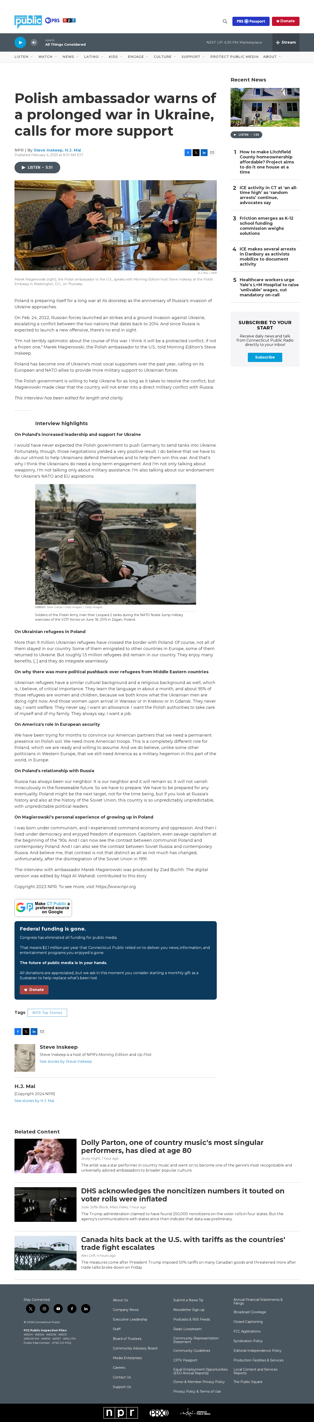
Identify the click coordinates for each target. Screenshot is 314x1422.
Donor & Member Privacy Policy (199, 1382)
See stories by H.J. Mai (34, 1101)
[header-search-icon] (225, 21)
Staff (116, 1329)
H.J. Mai (73, 150)
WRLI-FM (69, 1338)
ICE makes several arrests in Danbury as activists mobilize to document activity (268, 257)
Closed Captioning (248, 1322)
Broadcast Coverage (250, 1312)
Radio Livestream (187, 1329)
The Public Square (248, 1382)
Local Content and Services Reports (255, 1371)
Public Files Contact (37, 1342)
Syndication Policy (248, 1341)
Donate (287, 21)
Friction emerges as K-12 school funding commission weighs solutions (267, 226)
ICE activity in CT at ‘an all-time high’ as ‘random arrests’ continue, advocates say (268, 195)
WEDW (51, 1334)
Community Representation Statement (196, 1340)
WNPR (45, 1338)
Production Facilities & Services (258, 1360)
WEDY (62, 1334)
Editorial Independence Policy (258, 1351)
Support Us (122, 1387)
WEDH (28, 1334)
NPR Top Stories (47, 1013)
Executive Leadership (130, 1319)
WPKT (56, 1338)
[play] (20, 42)
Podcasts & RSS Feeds (191, 1319)
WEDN (39, 1334)
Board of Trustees (127, 1339)
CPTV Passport (185, 1360)
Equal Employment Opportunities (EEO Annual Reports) (200, 1371)
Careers (119, 1368)
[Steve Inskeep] (24, 1058)
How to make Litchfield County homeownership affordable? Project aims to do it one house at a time (267, 162)
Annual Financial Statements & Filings (258, 1301)
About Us (120, 1300)
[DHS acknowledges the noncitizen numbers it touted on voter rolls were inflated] (45, 1204)
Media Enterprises (127, 1358)
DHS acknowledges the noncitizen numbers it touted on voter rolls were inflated (183, 1195)
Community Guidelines (191, 1351)
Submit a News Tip (188, 1300)
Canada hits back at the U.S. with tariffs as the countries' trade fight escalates (183, 1243)
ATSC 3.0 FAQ (61, 1342)
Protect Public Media (234, 57)
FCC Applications (247, 1331)
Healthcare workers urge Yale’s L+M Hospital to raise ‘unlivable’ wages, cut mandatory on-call (269, 287)
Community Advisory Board (135, 1348)
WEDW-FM (31, 1338)
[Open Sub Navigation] (32, 57)
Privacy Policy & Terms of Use (197, 1392)
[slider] (41, 42)
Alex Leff (88, 1256)
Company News (126, 1310)
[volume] (34, 42)
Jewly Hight (90, 1158)
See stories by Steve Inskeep (66, 1061)
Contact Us (122, 1377)
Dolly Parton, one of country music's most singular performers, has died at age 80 (172, 1146)
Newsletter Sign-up (189, 1310)
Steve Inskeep (48, 150)
